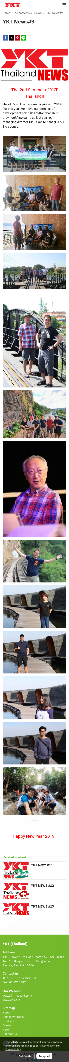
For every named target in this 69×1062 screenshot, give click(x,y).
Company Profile (13, 1017)
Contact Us (10, 1034)
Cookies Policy (13, 1049)
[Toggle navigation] (64, 5)
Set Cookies (25, 1056)
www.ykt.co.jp (11, 1000)
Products (8, 1021)
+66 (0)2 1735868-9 (22, 978)
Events (7, 1025)
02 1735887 (17, 982)
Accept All (44, 1056)
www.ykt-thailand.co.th (17, 995)
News (6, 1029)
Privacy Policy (47, 1045)
